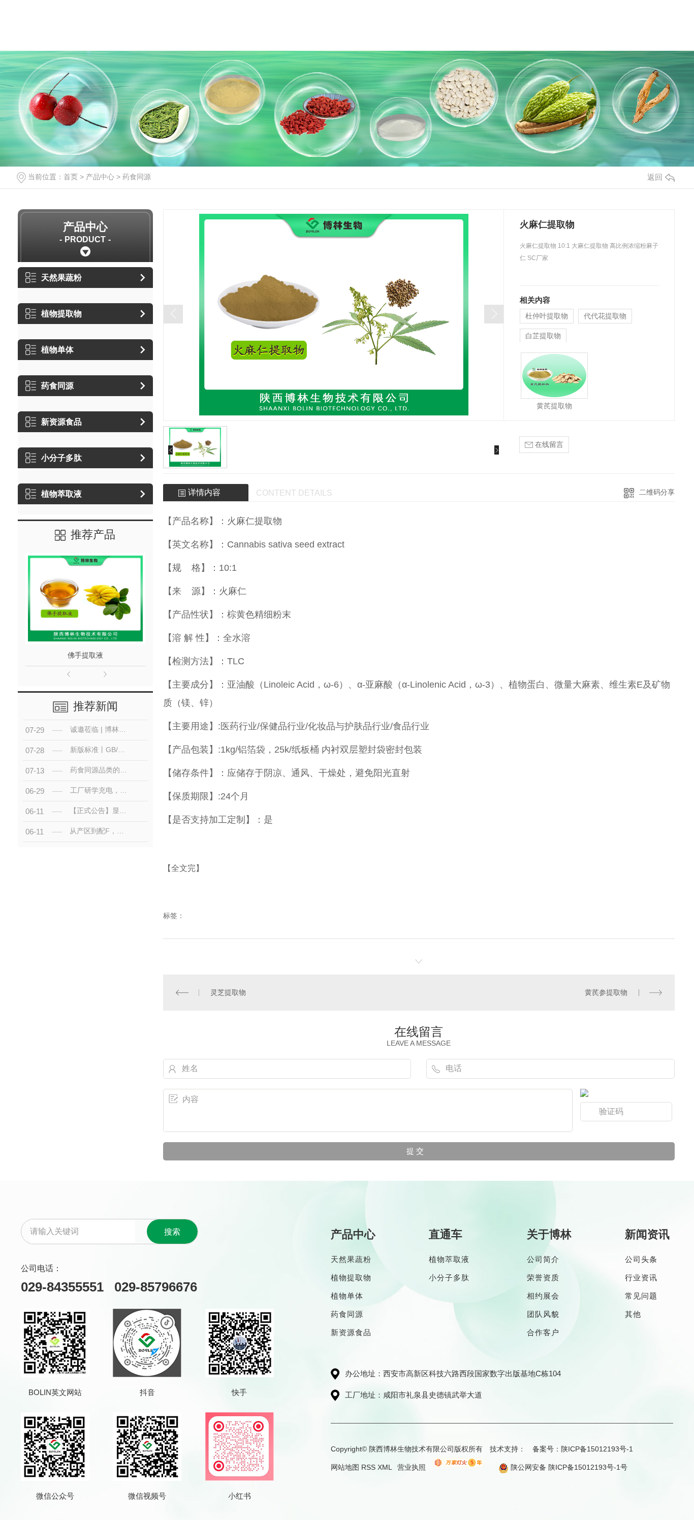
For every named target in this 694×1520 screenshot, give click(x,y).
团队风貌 (543, 1314)
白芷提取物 (543, 336)
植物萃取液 (61, 494)
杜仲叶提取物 (546, 316)
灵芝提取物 (228, 992)
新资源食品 (61, 421)
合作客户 (543, 1332)
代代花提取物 (605, 316)
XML (384, 1467)
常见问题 (641, 1295)
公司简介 (543, 1259)
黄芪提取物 (554, 406)
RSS (368, 1467)
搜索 (172, 1231)
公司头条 (641, 1259)
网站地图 (345, 1467)
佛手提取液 (85, 655)
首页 (71, 177)
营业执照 (411, 1467)
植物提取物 (61, 313)
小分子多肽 (61, 458)
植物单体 (57, 349)
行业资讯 (641, 1277)
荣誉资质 (543, 1277)
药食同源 (136, 177)
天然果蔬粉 (61, 277)
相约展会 (543, 1295)
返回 (655, 177)
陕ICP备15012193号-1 (597, 1449)
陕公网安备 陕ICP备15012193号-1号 (568, 1467)
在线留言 (548, 444)
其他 (633, 1314)
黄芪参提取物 (606, 992)
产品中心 (100, 177)
